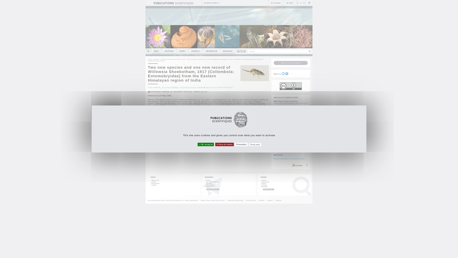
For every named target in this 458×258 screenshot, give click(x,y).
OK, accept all (206, 144)
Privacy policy (255, 144)
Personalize (241, 144)
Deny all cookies (225, 144)
